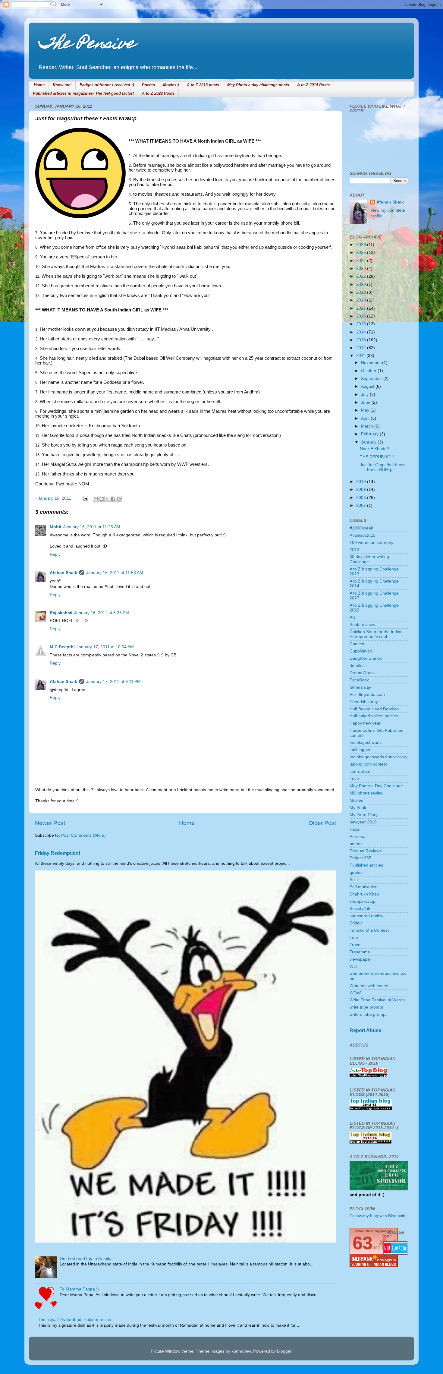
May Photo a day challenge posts (258, 85)
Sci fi (354, 879)
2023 (361, 268)
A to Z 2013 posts (203, 85)
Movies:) (171, 85)
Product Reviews (366, 851)
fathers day (360, 687)
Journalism (360, 771)
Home (39, 85)
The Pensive (86, 44)
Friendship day (364, 702)
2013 (361, 340)
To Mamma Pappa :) (79, 1289)
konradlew (241, 1351)
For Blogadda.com (367, 694)
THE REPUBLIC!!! (377, 457)
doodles (357, 665)
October (369, 370)
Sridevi (356, 923)
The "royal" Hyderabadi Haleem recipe (74, 1319)
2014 (361, 332)
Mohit (55, 527)
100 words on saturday (371, 542)
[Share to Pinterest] (119, 499)
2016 (361, 316)
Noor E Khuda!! (374, 449)
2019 (361, 292)
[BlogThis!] (102, 499)
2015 (361, 324)
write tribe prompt (366, 1007)
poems (356, 844)
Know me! (62, 85)
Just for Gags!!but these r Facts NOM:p (383, 467)
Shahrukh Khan (364, 894)
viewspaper (360, 959)
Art (352, 617)
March (367, 426)
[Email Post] (84, 498)
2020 (361, 284)
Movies (356, 800)
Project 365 (360, 858)
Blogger (284, 1351)
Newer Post (50, 823)
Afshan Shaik (63, 572)
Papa (355, 829)
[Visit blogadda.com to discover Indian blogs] (395, 1253)
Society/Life (361, 908)
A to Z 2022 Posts (158, 93)
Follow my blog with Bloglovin (377, 1216)
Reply (55, 554)
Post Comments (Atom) (83, 835)
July (365, 394)
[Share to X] (107, 499)
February (370, 434)
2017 (361, 308)
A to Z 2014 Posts (313, 85)
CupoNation (361, 651)
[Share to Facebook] (113, 499)
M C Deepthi (62, 647)
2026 (361, 244)
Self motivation (364, 887)
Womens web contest (370, 986)
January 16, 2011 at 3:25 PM (101, 613)
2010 (361, 481)
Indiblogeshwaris (366, 742)
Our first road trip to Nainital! (87, 1258)
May (365, 410)
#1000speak (361, 528)
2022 (361, 276)
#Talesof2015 (362, 535)
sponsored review (366, 916)
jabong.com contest (368, 764)
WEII (354, 966)
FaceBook (359, 680)
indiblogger (360, 749)
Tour (354, 937)
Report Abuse (365, 1030)
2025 (361, 252)
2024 (361, 260)
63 (362, 1243)
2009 (361, 489)
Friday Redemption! (57, 853)
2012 (361, 348)
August (368, 386)
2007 (361, 505)
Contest (357, 644)
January (369, 442)
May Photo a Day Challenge (376, 786)
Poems (148, 85)
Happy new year (365, 723)
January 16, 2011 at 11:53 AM (114, 572)
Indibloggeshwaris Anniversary (378, 757)
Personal (358, 836)
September (372, 378)
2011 (361, 355)
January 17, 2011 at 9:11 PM (113, 681)
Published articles (366, 865)
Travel (355, 945)
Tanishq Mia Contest (369, 930)
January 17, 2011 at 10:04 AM (105, 647)
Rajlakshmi (61, 613)
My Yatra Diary (364, 815)
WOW (355, 993)
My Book (358, 807)
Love (354, 778)
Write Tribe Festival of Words (377, 1000)
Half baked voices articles (374, 716)
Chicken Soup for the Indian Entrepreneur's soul (376, 634)
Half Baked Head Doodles (374, 709)
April (366, 418)
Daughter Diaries (366, 658)
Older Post (322, 823)
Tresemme (360, 952)
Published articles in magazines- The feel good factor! (83, 93)
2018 (361, 300)
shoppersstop (362, 901)
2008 (361, 497)
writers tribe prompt (368, 1014)
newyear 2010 (363, 822)
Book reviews (362, 624)
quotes (356, 872)
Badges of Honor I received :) (107, 85)
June (366, 402)
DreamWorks (362, 673)
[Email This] (96, 499)
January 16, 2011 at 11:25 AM (91, 527)
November (371, 362)
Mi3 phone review (366, 793)
